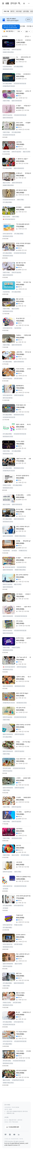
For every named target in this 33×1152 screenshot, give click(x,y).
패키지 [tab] (12, 11)
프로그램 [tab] (6, 11)
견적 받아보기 (15, 3)
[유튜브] (14, 1134)
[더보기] (29, 3)
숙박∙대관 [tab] (19, 11)
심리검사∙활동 (21, 26)
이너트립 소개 (7, 1138)
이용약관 (21, 1138)
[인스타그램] (10, 1134)
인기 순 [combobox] (27, 36)
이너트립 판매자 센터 (14, 1127)
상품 (7, 3)
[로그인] (24, 3)
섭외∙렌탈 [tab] (26, 11)
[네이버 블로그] (5, 1134)
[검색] (19, 3)
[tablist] (16, 11)
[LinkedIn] (19, 1134)
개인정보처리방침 (14, 1138)
